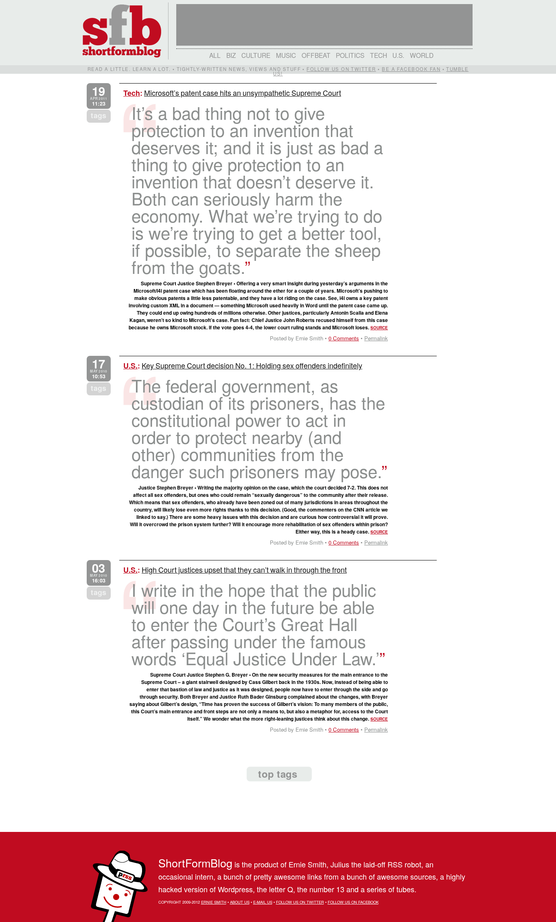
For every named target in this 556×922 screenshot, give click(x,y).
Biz (231, 55)
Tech (378, 55)
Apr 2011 (98, 96)
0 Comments (343, 338)
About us (240, 902)
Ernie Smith (213, 902)
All (215, 55)
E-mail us (262, 902)
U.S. (398, 55)
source (379, 328)
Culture (255, 55)
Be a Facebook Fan (411, 69)
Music (286, 55)
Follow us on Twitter (341, 69)
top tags (277, 774)
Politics (350, 55)
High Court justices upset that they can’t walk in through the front (244, 569)
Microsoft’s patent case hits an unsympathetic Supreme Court (242, 92)
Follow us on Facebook (353, 902)
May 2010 (98, 368)
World (421, 55)
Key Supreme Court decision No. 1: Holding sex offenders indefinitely (252, 365)
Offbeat (316, 55)
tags (98, 115)
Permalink (376, 338)
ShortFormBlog (195, 863)
